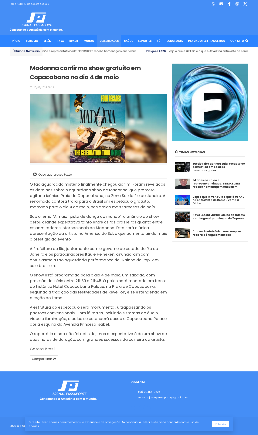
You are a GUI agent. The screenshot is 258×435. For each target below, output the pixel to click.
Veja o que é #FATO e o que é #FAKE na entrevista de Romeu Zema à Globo (218, 200)
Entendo (221, 424)
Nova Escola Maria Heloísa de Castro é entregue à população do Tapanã (218, 216)
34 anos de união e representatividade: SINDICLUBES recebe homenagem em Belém (216, 184)
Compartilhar (42, 359)
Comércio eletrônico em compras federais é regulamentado (216, 233)
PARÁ (60, 41)
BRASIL (73, 41)
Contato (237, 41)
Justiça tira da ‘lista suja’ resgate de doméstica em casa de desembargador (218, 167)
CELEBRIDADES (109, 41)
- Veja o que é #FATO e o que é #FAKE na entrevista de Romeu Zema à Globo (177, 51)
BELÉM (47, 41)
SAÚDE (128, 41)
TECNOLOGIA (174, 41)
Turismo (32, 41)
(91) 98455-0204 (149, 392)
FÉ (158, 41)
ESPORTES (145, 41)
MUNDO (89, 41)
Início (16, 41)
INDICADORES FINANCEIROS (206, 41)
